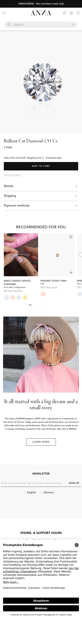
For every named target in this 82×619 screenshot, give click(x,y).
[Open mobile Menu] (4, 13)
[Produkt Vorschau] (34, 272)
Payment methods (17, 205)
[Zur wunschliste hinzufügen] (71, 237)
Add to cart (41, 166)
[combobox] (41, 26)
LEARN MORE (41, 442)
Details (8, 186)
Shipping (10, 196)
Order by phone (12, 175)
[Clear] (73, 25)
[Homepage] (41, 12)
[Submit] (9, 25)
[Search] (10, 13)
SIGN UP (74, 483)
